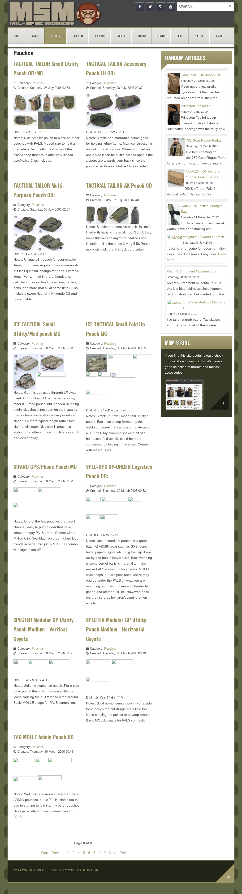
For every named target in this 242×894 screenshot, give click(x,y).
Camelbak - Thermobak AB (201, 75)
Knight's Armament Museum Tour (191, 271)
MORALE (161, 36)
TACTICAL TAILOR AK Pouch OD (119, 185)
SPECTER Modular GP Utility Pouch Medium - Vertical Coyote (43, 629)
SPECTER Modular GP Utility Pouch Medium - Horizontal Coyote (116, 629)
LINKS (179, 36)
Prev (55, 853)
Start (44, 853)
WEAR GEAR (56, 36)
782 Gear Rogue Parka (203, 140)
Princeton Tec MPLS (196, 106)
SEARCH (219, 36)
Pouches (38, 83)
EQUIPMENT (78, 36)
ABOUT (35, 36)
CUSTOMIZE (100, 36)
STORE (16, 36)
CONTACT (199, 36)
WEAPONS (142, 36)
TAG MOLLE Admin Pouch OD (43, 737)
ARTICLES (121, 36)
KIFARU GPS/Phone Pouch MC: (45, 466)
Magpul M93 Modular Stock (203, 237)
